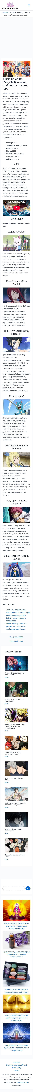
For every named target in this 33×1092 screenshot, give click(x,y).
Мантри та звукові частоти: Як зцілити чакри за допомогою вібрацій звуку (16, 1017)
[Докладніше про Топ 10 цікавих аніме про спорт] (16, 768)
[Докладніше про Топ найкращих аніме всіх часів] (16, 845)
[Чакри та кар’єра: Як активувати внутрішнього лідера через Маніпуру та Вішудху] (16, 910)
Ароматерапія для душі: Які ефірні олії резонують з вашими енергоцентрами (16, 954)
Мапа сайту (16, 1068)
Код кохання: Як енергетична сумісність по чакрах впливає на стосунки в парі (16, 1047)
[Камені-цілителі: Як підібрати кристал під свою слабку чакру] (16, 973)
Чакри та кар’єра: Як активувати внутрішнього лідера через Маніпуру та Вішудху (16, 926)
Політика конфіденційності (16, 1065)
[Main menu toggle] (29, 5)
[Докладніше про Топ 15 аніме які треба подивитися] (16, 819)
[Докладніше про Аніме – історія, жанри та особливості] (16, 663)
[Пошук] (27, 888)
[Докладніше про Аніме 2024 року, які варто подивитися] (16, 689)
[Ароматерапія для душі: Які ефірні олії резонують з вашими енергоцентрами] (16, 940)
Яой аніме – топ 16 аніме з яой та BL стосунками (15, 804)
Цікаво (16, 1070)
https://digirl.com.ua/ (22, 1082)
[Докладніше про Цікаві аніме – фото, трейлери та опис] (16, 743)
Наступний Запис (16, 641)
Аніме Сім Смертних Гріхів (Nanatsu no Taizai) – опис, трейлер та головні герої (16, 626)
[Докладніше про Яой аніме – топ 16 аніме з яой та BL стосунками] (16, 794)
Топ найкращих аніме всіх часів (15, 855)
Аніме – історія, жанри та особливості (14, 674)
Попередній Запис (16, 637)
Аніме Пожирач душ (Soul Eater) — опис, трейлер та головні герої (16, 618)
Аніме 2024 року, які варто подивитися (15, 700)
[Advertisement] (16, 34)
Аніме (6, 677)
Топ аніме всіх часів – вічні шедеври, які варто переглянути (15, 726)
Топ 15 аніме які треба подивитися (13, 830)
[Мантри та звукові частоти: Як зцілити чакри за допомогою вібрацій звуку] (16, 1004)
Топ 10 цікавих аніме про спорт (14, 779)
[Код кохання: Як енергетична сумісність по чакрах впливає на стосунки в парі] (16, 1033)
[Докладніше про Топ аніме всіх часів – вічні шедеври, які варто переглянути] (16, 715)
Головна (5, 13)
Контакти (16, 1062)
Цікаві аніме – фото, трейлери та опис (12, 753)
